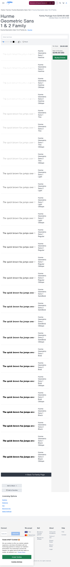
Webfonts (5, 503)
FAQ (63, 532)
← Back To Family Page (35, 474)
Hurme (8, 10)
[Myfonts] (10, 4)
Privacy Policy (51, 541)
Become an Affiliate (40, 538)
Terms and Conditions (52, 532)
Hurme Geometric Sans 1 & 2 (21, 10)
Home (3, 10)
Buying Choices (60, 57)
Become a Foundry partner (40, 533)
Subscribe (16, 533)
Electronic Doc (6, 509)
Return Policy (51, 545)
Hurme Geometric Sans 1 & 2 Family (44, 10)
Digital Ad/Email (6, 511)
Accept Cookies (17, 557)
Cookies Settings (16, 562)
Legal (50, 549)
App (3, 506)
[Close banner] (50, 3)
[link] (63, 3)
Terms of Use (51, 537)
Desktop (4, 500)
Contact (64, 535)
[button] (14, 42)
